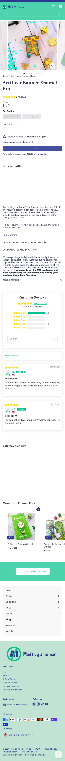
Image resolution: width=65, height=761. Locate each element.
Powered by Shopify (35, 754)
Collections (16, 76)
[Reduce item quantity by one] (5, 129)
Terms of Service (11, 686)
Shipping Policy (10, 682)
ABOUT (6, 675)
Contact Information (12, 689)
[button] (9, 96)
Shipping (7, 142)
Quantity (7, 124)
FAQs (5, 671)
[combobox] (32, 14)
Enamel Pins (29, 76)
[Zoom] (52, 66)
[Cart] (53, 6)
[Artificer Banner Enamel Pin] (32, 180)
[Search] (59, 14)
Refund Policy (9, 679)
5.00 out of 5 (40, 303)
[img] (11, 367)
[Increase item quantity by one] (14, 129)
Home (5, 76)
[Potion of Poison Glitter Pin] (21, 530)
